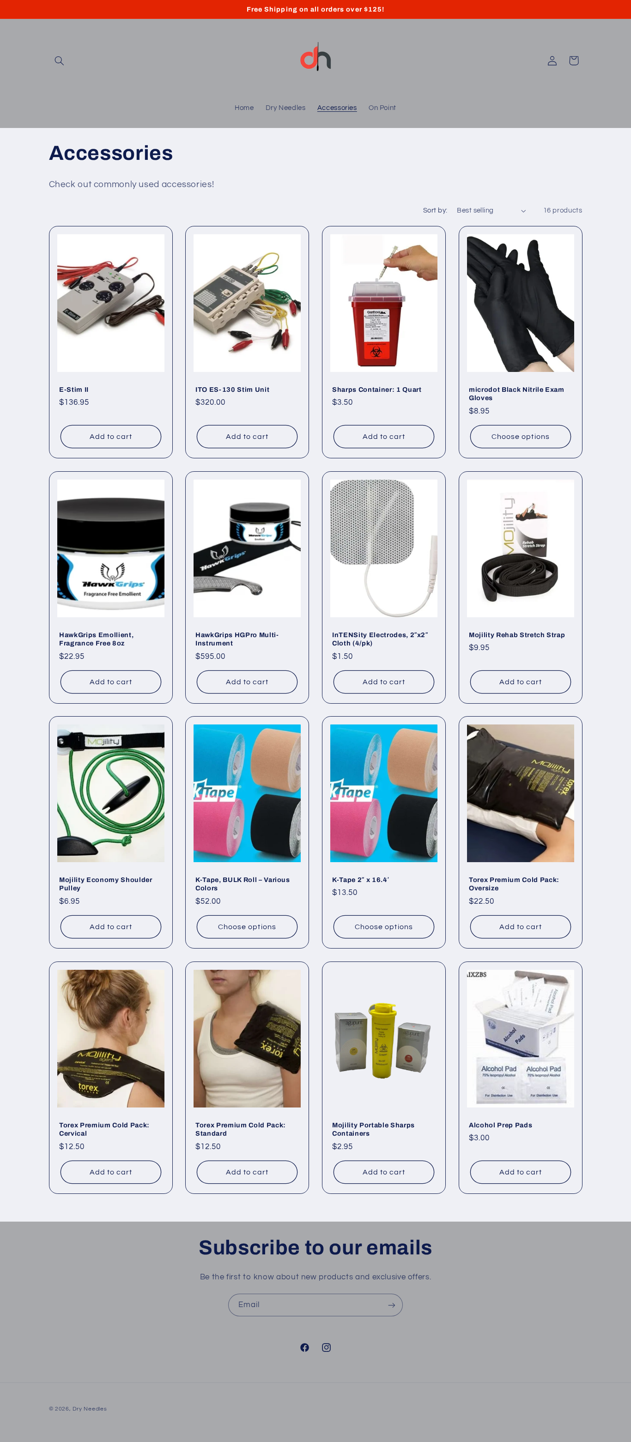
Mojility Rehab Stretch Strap (517, 634)
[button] (59, 60)
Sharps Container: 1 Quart (377, 389)
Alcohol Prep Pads (500, 1125)
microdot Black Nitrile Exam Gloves (516, 394)
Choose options (520, 436)
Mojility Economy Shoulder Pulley (105, 884)
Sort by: (435, 210)
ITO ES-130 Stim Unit (232, 389)
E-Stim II (74, 389)
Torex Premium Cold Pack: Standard (240, 1129)
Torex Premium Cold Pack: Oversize (514, 884)
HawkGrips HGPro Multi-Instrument (237, 638)
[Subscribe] (391, 1305)
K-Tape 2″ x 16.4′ (360, 879)
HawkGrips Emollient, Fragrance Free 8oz (96, 638)
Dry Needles (90, 1409)
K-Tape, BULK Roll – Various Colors (242, 884)
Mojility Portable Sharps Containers (373, 1129)
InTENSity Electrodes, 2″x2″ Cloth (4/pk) (380, 638)
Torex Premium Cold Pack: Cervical (104, 1129)
